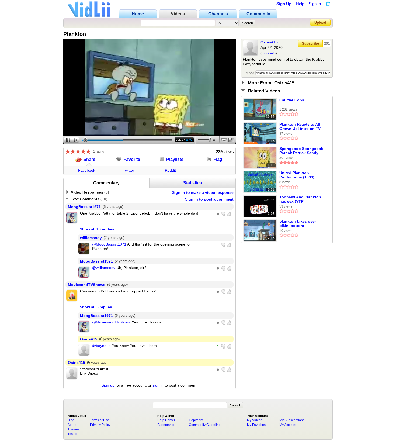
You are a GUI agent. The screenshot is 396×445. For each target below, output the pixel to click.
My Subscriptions (291, 420)
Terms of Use (99, 420)
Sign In (315, 3)
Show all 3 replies (96, 307)
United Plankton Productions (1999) (296, 175)
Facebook (86, 170)
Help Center (166, 420)
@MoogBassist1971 (109, 244)
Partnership (165, 425)
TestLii (72, 434)
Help (300, 3)
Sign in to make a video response (203, 192)
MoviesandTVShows (86, 284)
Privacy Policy (100, 425)
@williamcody (103, 267)
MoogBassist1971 (84, 207)
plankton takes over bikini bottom (297, 223)
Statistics (192, 183)
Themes (73, 429)
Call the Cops (291, 100)
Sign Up (283, 3)
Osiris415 (269, 42)
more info (269, 53)
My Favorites (256, 425)
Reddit (170, 170)
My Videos (254, 420)
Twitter (128, 170)
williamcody (91, 238)
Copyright (196, 420)
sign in (158, 385)
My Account (287, 425)
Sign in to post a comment (209, 199)
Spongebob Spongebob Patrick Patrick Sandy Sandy (301, 151)
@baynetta (101, 345)
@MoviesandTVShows (111, 322)
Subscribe (310, 44)
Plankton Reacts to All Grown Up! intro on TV (300, 126)
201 (327, 44)
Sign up (108, 385)
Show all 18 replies (97, 229)
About (72, 425)
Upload (320, 22)
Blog (71, 420)
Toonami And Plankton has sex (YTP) (300, 199)
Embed (249, 73)
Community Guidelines (205, 425)
